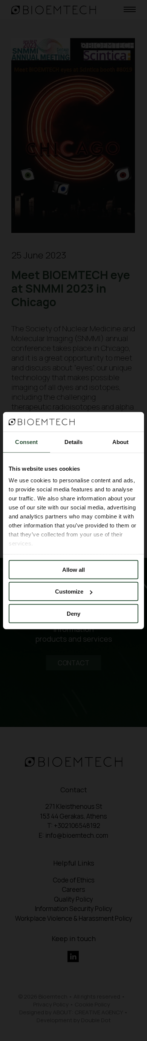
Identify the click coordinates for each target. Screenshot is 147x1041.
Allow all (73, 570)
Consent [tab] (26, 442)
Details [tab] (73, 442)
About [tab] (120, 442)
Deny (73, 613)
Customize (69, 591)
